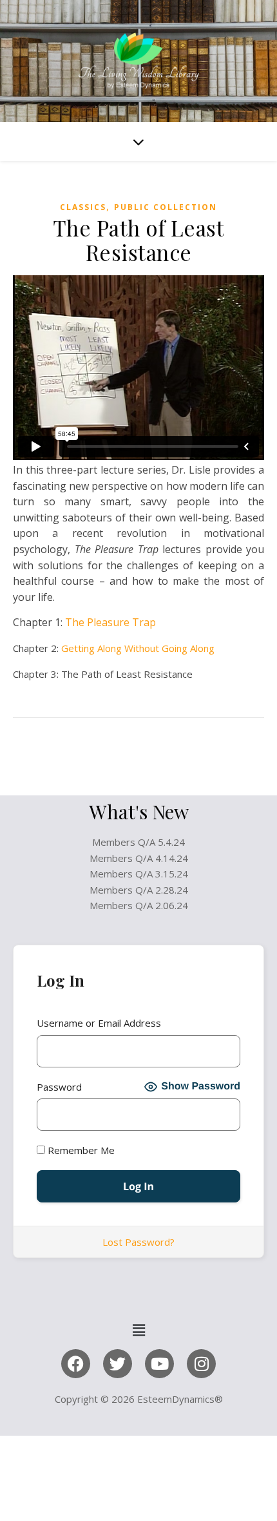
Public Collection (165, 207)
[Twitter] (117, 1363)
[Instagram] (201, 1363)
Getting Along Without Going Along (138, 648)
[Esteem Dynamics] (138, 61)
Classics (83, 207)
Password (59, 1086)
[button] (138, 1329)
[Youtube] (159, 1363)
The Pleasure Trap (110, 622)
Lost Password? (138, 1241)
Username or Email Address (99, 1022)
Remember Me (80, 1150)
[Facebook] (75, 1363)
